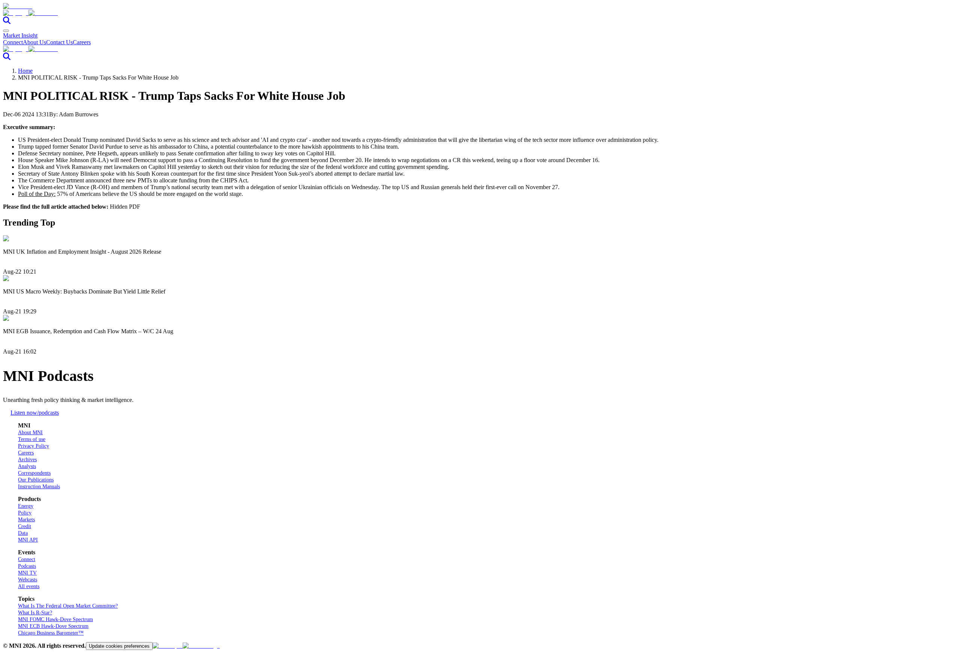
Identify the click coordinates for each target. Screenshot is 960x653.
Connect (13, 42)
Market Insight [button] (20, 35)
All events (28, 586)
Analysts (27, 466)
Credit (24, 526)
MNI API (28, 540)
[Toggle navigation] (6, 31)
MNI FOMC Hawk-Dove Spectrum (55, 619)
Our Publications (36, 480)
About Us (34, 42)
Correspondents (34, 473)
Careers (82, 42)
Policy (25, 513)
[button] (480, 13)
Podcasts (27, 566)
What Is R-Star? (35, 612)
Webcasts (27, 579)
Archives (27, 459)
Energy (25, 506)
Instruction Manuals (39, 486)
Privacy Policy (33, 446)
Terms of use (31, 439)
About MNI (30, 432)
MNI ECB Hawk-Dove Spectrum (53, 626)
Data (23, 533)
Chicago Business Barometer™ (51, 633)
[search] (6, 22)
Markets (26, 519)
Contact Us (59, 42)
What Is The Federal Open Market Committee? (68, 606)
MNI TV (27, 573)
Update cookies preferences (119, 646)
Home (25, 71)
